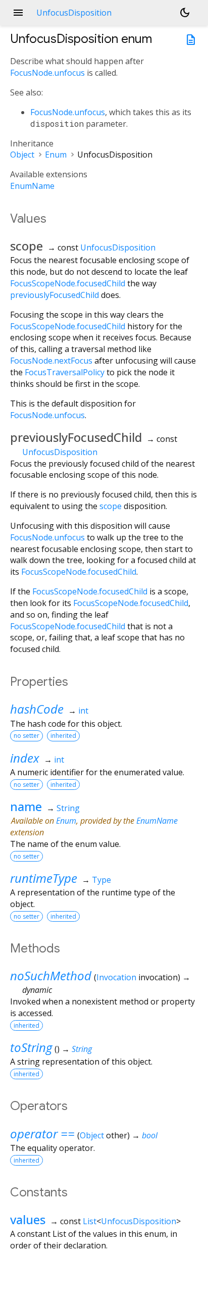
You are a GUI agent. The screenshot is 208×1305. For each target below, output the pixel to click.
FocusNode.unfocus (47, 72)
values (27, 1219)
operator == (42, 1133)
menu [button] (18, 13)
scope (110, 506)
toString (31, 1047)
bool (150, 1135)
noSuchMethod (50, 975)
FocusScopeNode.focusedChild (67, 283)
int (83, 710)
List (89, 1221)
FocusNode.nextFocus (51, 360)
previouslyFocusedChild (54, 294)
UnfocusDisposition (117, 247)
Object (22, 154)
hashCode (37, 708)
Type (101, 879)
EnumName (32, 185)
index (24, 757)
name (26, 806)
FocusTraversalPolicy (65, 372)
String (68, 808)
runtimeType (43, 878)
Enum (56, 154)
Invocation (116, 977)
